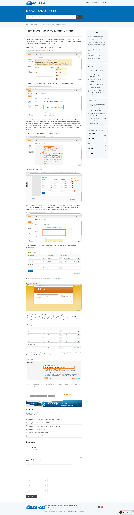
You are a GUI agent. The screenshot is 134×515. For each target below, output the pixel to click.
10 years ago (35, 449)
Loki (89, 143)
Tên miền (55, 34)
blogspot (39, 396)
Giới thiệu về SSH (94, 123)
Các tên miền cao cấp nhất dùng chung (38, 436)
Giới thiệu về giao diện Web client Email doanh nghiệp (97, 109)
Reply (80, 457)
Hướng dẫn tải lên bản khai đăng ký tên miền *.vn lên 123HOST (44, 426)
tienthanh (90, 148)
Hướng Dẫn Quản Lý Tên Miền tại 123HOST (39, 423)
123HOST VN (44, 34)
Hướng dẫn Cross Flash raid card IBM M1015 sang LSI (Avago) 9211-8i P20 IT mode (97, 38)
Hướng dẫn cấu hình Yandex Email (36, 429)
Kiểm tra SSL (96, 3)
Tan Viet (34, 448)
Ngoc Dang (91, 138)
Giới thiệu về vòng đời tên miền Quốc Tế (38, 432)
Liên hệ (105, 3)
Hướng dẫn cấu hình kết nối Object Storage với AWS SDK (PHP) (97, 92)
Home (88, 3)
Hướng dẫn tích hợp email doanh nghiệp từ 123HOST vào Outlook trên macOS (97, 86)
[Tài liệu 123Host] (35, 4)
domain (45, 396)
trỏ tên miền (52, 396)
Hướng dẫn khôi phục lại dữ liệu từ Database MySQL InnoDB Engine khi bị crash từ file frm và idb (97, 44)
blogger (33, 396)
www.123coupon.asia (37, 121)
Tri (88, 49)
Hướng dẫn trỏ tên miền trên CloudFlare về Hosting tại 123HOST (44, 419)
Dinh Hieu (90, 153)
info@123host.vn (71, 511)
